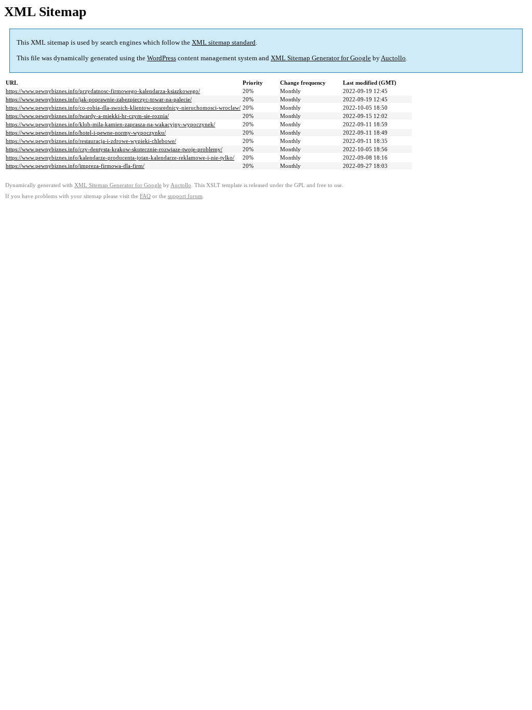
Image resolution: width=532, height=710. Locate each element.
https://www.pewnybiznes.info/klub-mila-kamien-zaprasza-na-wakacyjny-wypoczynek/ (110, 124)
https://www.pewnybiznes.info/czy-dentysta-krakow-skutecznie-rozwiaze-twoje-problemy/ (114, 149)
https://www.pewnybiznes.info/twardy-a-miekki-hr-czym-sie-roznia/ (87, 116)
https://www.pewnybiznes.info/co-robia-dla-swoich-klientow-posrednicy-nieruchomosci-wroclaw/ (123, 107)
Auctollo (393, 58)
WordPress (161, 58)
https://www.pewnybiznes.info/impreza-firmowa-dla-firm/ (75, 166)
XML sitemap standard (224, 42)
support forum (185, 196)
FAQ (145, 196)
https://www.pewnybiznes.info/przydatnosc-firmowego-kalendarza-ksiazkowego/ (103, 91)
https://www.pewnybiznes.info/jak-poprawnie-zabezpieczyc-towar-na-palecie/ (99, 99)
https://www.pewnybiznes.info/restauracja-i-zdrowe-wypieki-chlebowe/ (91, 141)
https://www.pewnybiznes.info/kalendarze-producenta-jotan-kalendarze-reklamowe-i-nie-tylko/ (120, 157)
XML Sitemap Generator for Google (321, 58)
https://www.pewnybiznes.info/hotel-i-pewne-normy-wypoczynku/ (86, 132)
